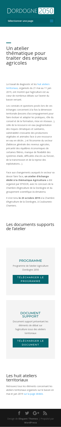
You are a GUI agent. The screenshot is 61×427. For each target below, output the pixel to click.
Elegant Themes (28, 418)
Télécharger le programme (30, 279)
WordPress (30, 422)
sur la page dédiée (33, 393)
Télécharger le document (30, 342)
